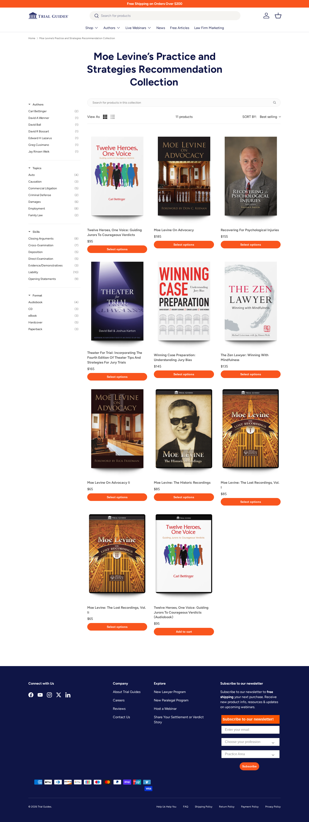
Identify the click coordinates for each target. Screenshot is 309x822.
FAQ (185, 806)
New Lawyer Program (170, 692)
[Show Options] (273, 742)
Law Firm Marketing (209, 28)
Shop (89, 28)
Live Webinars (135, 28)
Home (31, 38)
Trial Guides (44, 806)
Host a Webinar (165, 709)
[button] (278, 15)
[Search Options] (276, 102)
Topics (37, 168)
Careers (118, 700)
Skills (36, 232)
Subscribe (249, 766)
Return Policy (226, 806)
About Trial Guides (126, 692)
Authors (109, 28)
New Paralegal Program (171, 700)
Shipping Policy (203, 806)
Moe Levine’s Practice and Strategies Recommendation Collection (77, 38)
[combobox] (165, 15)
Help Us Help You (166, 806)
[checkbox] (53, 111)
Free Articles (179, 28)
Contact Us (121, 717)
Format (37, 295)
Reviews (119, 709)
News (160, 28)
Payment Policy (250, 806)
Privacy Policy (273, 806)
